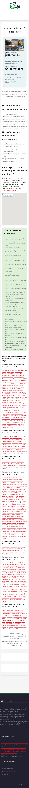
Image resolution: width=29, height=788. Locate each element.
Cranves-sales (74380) (12, 424)
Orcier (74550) (14, 547)
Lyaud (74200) (12, 504)
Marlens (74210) (18, 511)
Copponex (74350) (21, 420)
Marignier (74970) (11, 509)
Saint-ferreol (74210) (11, 569)
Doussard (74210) (16, 439)
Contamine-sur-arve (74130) (8, 420)
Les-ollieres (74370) (18, 498)
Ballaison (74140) (11, 385)
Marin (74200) (10, 511)
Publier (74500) (21, 552)
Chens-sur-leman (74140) (21, 409)
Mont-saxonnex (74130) (16, 526)
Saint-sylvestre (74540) (21, 583)
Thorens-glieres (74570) (7, 599)
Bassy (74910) (19, 385)
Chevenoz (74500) (6, 412)
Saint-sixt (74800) (11, 583)
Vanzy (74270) (23, 613)
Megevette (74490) (15, 516)
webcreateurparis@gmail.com (11, 771)
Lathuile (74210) (10, 489)
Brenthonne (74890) (7, 395)
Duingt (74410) (18, 441)
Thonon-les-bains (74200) (16, 598)
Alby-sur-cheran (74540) (18, 370)
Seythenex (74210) (7, 593)
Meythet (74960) (20, 523)
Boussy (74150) (22, 394)
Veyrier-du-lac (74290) (17, 618)
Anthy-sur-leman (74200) (8, 378)
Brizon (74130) (16, 395)
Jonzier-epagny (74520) (16, 467)
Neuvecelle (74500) (6, 536)
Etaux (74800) (22, 444)
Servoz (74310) (23, 589)
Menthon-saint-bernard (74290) (14, 518)
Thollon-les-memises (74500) (19, 596)
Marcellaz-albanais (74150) (13, 508)
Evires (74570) (13, 448)
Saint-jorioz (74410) (6, 576)
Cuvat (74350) (10, 427)
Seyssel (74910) (23, 591)
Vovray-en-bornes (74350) (21, 627)
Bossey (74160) (14, 394)
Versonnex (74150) (18, 617)
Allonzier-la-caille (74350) (8, 373)
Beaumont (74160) (6, 387)
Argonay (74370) (10, 382)
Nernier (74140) (19, 534)
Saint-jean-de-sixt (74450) (16, 572)
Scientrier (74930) (11, 588)
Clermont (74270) (6, 415)
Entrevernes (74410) (17, 443)
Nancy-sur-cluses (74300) (13, 533)
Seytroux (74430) (17, 593)
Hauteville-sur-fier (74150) (16, 465)
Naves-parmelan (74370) (9, 534)
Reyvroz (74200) (17, 562)
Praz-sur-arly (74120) (19, 550)
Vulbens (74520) (7, 628)
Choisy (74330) (6, 414)
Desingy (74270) (17, 436)
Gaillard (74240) (6, 462)
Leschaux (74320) (20, 499)
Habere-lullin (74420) (15, 463)
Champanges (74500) (7, 402)
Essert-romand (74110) (12, 444)
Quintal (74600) (5, 553)
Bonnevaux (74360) (6, 392)
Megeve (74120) (6, 516)
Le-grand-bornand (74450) (17, 491)
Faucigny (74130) (6, 449)
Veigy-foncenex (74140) (15, 615)
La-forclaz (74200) (11, 484)
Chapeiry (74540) (17, 402)
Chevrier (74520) (15, 412)
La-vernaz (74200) (15, 487)
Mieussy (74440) (6, 524)
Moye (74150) (10, 531)
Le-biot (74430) (18, 489)
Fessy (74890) (10, 451)
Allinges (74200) (18, 372)
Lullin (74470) (22, 503)
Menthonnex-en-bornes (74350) (9, 519)
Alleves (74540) (10, 372)
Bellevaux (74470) (16, 387)
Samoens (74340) (11, 586)
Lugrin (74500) (14, 503)
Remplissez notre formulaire (9, 755)
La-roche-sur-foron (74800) (20, 486)
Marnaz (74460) (10, 513)
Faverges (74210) (15, 449)
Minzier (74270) (14, 524)
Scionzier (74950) (6, 589)
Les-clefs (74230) (20, 494)
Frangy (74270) (19, 453)
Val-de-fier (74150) (11, 612)
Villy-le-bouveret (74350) (19, 622)
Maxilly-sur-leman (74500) (18, 514)
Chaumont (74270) (16, 405)
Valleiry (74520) (20, 612)
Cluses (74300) (14, 415)
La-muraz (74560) (20, 484)
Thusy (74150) (17, 599)
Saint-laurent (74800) (12, 578)
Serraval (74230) (15, 589)
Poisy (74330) (10, 550)
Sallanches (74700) (14, 584)
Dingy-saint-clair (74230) (16, 438)
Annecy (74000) (22, 375)
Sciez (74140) (19, 588)
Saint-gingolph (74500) (15, 571)
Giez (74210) (13, 462)
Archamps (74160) (17, 380)
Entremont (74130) (6, 443)
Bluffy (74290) (17, 388)
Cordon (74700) (6, 422)
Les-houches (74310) (8, 498)
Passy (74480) (21, 547)
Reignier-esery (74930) (7, 562)
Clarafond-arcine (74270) (17, 414)
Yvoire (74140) (15, 628)
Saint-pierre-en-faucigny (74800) (9, 581)
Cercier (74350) (10, 397)
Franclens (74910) (11, 453)
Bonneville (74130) (16, 392)
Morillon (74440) (16, 529)
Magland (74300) (6, 506)
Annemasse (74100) (19, 377)
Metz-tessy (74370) (11, 523)
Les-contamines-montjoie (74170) (10, 496)
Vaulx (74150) (6, 615)
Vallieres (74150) (6, 613)
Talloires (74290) (23, 594)
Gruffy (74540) (5, 463)
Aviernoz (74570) (19, 383)
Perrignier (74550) (16, 548)
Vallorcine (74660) (15, 613)
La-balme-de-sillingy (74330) (8, 477)
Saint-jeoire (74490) (19, 574)
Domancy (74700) (6, 439)
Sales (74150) (6, 584)
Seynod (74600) (14, 591)
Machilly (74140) (21, 504)
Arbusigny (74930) (7, 380)
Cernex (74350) (18, 397)
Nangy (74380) (23, 533)
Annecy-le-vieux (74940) (7, 377)
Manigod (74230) (15, 506)
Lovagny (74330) (22, 501)
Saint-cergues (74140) (15, 566)
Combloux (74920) (14, 417)
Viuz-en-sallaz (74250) (12, 625)
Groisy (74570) (20, 462)
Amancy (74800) (18, 373)
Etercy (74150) (5, 446)
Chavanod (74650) (11, 407)
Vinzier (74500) (17, 623)
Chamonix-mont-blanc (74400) (14, 400)
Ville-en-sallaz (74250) (19, 620)
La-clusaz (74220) (11, 482)
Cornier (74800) (14, 422)
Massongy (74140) (6, 514)
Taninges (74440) (7, 596)
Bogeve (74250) (10, 390)
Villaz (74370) (10, 620)
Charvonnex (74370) (7, 404)
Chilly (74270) (23, 412)
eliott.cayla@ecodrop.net (9, 190)
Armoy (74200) (18, 382)
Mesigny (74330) (18, 521)
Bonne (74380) (18, 390)
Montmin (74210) (21, 528)
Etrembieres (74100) (14, 446)
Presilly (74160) (5, 552)
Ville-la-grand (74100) (7, 622)
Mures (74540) (17, 531)
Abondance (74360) (6, 370)
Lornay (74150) (13, 501)
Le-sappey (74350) (11, 494)
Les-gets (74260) (23, 496)
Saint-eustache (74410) (15, 567)
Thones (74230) (5, 598)
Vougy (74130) (10, 627)
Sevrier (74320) (6, 591)
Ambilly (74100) (5, 375)
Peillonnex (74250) (6, 548)
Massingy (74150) (19, 513)
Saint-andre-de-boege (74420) (14, 564)
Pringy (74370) (13, 552)
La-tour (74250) (6, 487)
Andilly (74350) (13, 375)
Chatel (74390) (16, 404)
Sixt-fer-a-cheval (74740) (12, 594)
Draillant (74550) (10, 441)
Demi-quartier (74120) (7, 436)
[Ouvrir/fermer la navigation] (14, 16)
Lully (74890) (5, 504)
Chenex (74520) (10, 409)
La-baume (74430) (11, 479)
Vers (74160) (9, 617)
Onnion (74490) (6, 547)
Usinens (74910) (6, 610)
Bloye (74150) (10, 388)
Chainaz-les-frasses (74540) (13, 399)
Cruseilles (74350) (17, 425)
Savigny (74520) (19, 586)
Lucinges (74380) (6, 503)
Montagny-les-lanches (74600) (9, 528)
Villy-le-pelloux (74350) (7, 623)
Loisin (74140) (5, 501)
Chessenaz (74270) (7, 410)
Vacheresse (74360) (15, 610)
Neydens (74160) (16, 536)
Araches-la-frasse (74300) (21, 378)
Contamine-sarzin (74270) (17, 419)
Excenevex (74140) (21, 448)
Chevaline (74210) (17, 410)
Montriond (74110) (6, 529)
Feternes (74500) (18, 451)
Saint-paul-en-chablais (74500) (18, 579)
